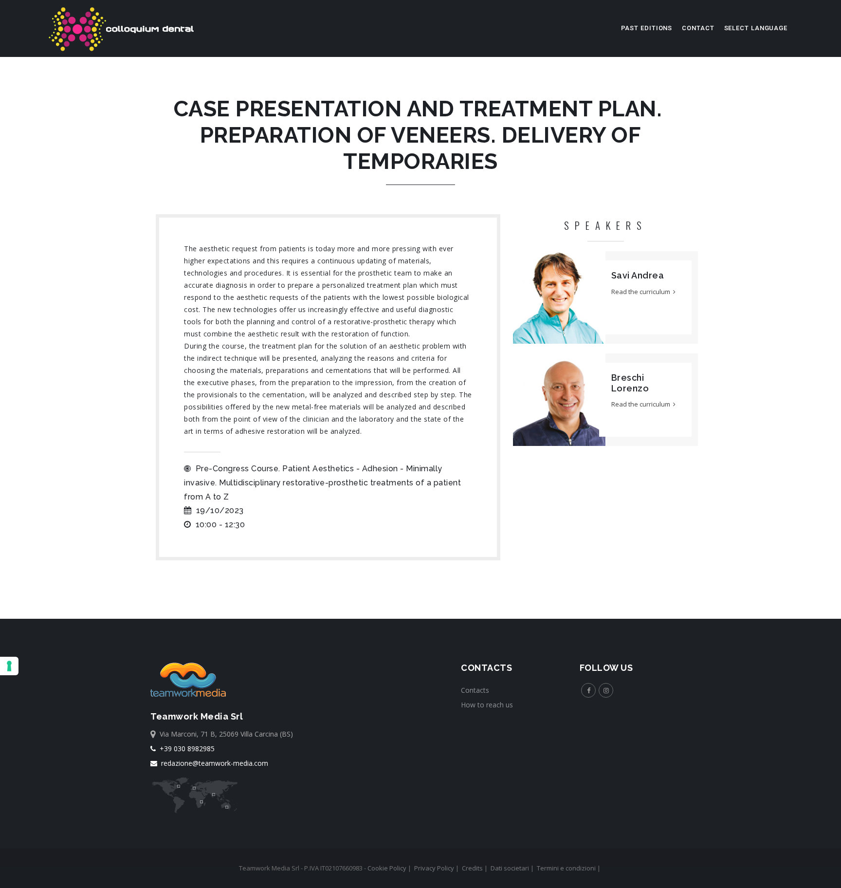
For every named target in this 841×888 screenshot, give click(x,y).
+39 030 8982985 (185, 748)
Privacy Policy (434, 868)
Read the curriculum (642, 291)
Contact (698, 28)
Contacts (475, 690)
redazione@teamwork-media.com (212, 763)
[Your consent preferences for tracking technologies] (9, 666)
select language (756, 28)
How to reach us (487, 704)
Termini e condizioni (566, 868)
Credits (472, 868)
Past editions (647, 28)
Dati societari (510, 868)
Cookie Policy (386, 868)
